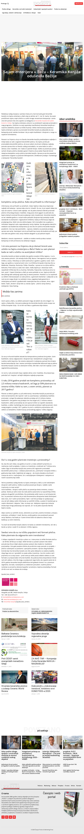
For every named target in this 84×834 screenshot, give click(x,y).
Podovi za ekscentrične (10, 611)
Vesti (42, 67)
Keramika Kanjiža (10, 602)
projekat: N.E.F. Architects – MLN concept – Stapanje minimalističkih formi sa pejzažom (70, 212)
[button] (5, 4)
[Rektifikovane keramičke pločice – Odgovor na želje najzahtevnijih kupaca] (71, 299)
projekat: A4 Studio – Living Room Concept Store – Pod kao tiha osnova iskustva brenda (31, 771)
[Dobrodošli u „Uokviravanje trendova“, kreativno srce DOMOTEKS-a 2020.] (44, 677)
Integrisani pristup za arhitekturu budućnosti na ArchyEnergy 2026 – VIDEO (68, 164)
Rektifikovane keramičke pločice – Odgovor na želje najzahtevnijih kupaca (70, 310)
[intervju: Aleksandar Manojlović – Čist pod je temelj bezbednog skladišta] (71, 176)
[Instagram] (6, 817)
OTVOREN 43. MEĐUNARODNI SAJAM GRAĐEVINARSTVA (42, 612)
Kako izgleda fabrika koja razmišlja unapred (71, 771)
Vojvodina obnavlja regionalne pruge (40, 634)
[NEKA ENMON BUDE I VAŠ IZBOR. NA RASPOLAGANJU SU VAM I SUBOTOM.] (71, 365)
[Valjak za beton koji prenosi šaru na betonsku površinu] (71, 343)
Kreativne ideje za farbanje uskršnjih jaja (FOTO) (68, 288)
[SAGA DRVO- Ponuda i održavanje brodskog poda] (71, 322)
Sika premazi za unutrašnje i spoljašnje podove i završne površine (51, 765)
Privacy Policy (78, 256)
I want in (70, 252)
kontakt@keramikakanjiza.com (13, 597)
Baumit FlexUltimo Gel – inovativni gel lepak (50, 771)
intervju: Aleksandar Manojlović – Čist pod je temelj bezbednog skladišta (70, 188)
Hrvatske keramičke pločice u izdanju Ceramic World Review (14, 688)
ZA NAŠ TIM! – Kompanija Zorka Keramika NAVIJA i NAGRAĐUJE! (43, 661)
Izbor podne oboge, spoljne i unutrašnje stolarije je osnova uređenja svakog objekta (69, 141)
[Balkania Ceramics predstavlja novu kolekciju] (14, 624)
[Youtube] (14, 817)
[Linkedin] (10, 817)
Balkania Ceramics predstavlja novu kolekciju (13, 634)
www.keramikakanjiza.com (12, 599)
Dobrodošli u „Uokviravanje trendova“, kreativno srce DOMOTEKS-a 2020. (43, 688)
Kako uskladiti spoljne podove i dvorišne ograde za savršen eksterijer (31, 765)
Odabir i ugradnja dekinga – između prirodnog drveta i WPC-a (10, 771)
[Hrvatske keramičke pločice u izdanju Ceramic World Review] (14, 677)
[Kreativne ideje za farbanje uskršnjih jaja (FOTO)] (71, 278)
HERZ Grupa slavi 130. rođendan (70, 765)
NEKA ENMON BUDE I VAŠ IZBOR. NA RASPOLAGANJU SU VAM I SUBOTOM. (70, 376)
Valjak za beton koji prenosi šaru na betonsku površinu (70, 354)
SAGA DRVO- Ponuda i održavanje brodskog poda (68, 332)
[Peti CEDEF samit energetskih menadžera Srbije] (14, 649)
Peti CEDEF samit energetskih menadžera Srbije (12, 661)
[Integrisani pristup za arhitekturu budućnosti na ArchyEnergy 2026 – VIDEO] (71, 153)
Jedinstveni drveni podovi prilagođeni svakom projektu (69, 235)
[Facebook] (3, 817)
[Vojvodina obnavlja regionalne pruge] (44, 624)
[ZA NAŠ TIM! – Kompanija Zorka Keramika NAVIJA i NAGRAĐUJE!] (44, 649)
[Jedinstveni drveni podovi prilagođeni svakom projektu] (71, 225)
